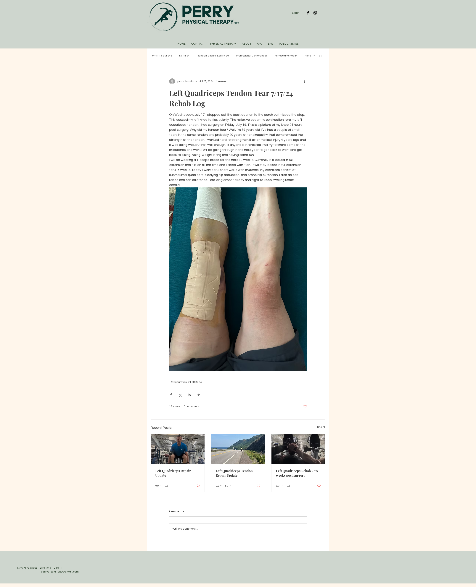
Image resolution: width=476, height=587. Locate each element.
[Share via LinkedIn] (189, 395)
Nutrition (184, 55)
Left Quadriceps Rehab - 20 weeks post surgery (297, 473)
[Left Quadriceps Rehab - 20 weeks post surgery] (298, 449)
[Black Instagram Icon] (315, 13)
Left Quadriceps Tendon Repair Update (234, 473)
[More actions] (304, 81)
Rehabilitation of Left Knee (213, 55)
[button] (320, 55)
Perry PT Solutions (161, 55)
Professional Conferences (251, 55)
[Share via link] (198, 395)
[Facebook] (308, 13)
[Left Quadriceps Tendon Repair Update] (238, 449)
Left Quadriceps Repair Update (173, 473)
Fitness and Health (286, 55)
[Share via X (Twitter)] (180, 395)
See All (321, 427)
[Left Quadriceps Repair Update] (178, 449)
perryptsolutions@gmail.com (60, 571)
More (308, 55)
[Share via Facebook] (171, 395)
